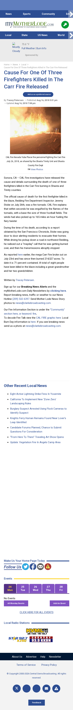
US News (43, 35)
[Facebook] (27, 689)
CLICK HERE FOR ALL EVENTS (36, 612)
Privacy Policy (49, 664)
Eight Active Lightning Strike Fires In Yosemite (35, 393)
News (9, 14)
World (61, 35)
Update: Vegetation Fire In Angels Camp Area (35, 442)
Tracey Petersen (25, 280)
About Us (17, 656)
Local (8, 35)
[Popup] (65, 25)
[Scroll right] (70, 14)
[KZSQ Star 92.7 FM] (16, 638)
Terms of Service (26, 664)
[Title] (56, 689)
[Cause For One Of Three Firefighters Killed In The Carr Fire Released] (35, 153)
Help (42, 656)
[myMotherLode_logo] (29, 24)
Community (48, 14)
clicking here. (58, 290)
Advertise (31, 656)
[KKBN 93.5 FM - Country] (41, 638)
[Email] (46, 689)
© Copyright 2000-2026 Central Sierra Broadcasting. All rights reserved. (36, 675)
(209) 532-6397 (20, 298)
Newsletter (55, 656)
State (25, 35)
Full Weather (28, 48)
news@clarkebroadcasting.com (33, 303)
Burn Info (41, 48)
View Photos (36, 169)
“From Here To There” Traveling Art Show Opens (37, 437)
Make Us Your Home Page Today (24, 560)
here (20, 254)
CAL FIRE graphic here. (48, 317)
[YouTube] (37, 689)
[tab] (10, 588)
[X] (17, 689)
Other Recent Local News (25, 386)
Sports (27, 14)
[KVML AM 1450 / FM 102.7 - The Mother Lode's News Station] (37, 631)
